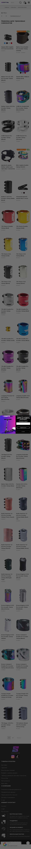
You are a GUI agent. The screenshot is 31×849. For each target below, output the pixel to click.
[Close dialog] (30, 416)
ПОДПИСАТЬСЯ (23, 427)
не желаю (23, 431)
